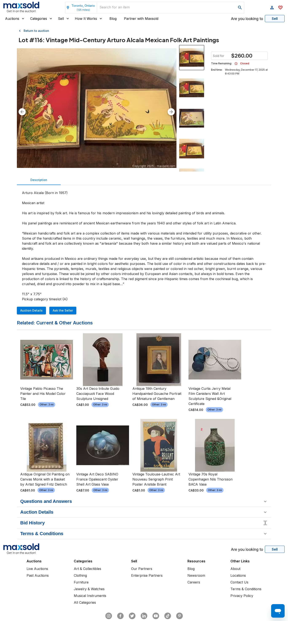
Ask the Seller (63, 310)
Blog (113, 18)
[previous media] (22, 111)
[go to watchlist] (280, 8)
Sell (61, 18)
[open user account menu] (272, 8)
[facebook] (120, 616)
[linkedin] (144, 616)
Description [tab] (38, 180)
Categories (38, 18)
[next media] (171, 111)
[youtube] (156, 616)
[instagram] (109, 616)
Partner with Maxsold (141, 18)
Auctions (12, 18)
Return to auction (36, 30)
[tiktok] (168, 616)
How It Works (86, 18)
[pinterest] (179, 616)
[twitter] (132, 616)
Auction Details (31, 310)
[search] (240, 7)
